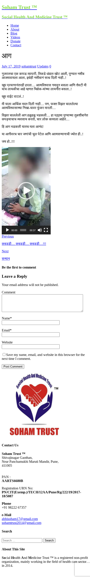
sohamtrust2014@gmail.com (21, 523)
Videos (15, 37)
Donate (15, 41)
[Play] (7, 230)
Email (6, 330)
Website (7, 342)
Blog (13, 33)
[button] (26, 190)
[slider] (23, 230)
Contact (15, 45)
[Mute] (40, 230)
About (14, 29)
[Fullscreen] (46, 230)
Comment (8, 292)
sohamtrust (28, 66)
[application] (26, 190)
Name (6, 318)
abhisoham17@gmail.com (20, 519)
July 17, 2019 (11, 66)
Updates (42, 66)
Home (14, 25)
